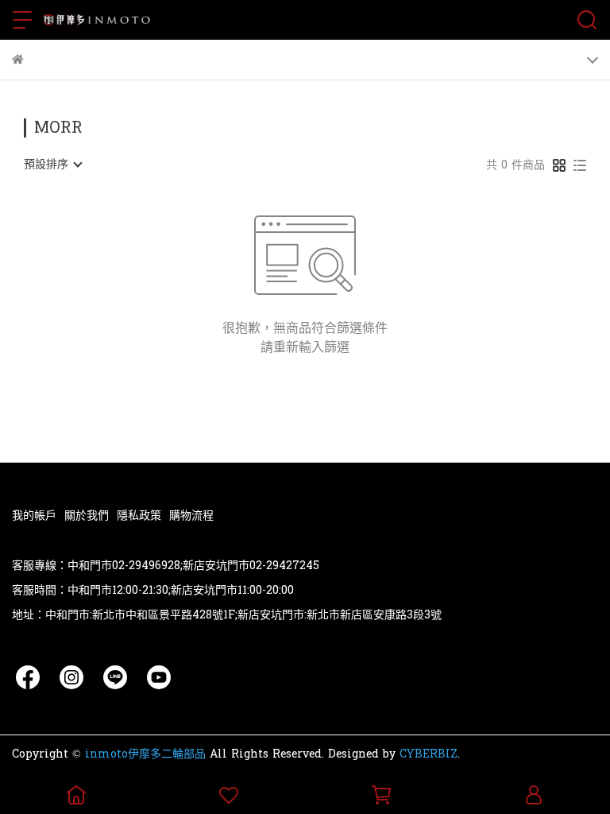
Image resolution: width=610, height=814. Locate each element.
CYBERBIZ (429, 754)
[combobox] (52, 164)
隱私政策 (139, 515)
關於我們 (86, 515)
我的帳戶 (34, 515)
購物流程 (191, 515)
